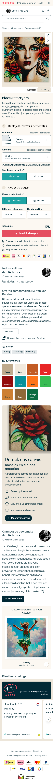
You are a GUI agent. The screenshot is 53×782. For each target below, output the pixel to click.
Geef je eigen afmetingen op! (27, 164)
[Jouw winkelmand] (48, 11)
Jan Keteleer (20, 11)
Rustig (7, 351)
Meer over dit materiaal (40, 132)
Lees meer (25, 281)
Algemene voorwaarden (21, 751)
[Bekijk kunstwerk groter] (47, 35)
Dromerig (18, 351)
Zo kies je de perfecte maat (39, 150)
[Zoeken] (47, 18)
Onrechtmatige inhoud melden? (19, 755)
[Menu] (3, 11)
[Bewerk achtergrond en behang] (47, 40)
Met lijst (40, 200)
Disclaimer (37, 751)
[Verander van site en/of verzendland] (49, 3)
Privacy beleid (41, 755)
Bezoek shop (9, 281)
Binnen (16, 176)
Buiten (40, 176)
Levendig (30, 351)
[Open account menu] (43, 11)
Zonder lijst (16, 200)
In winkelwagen (28, 233)
